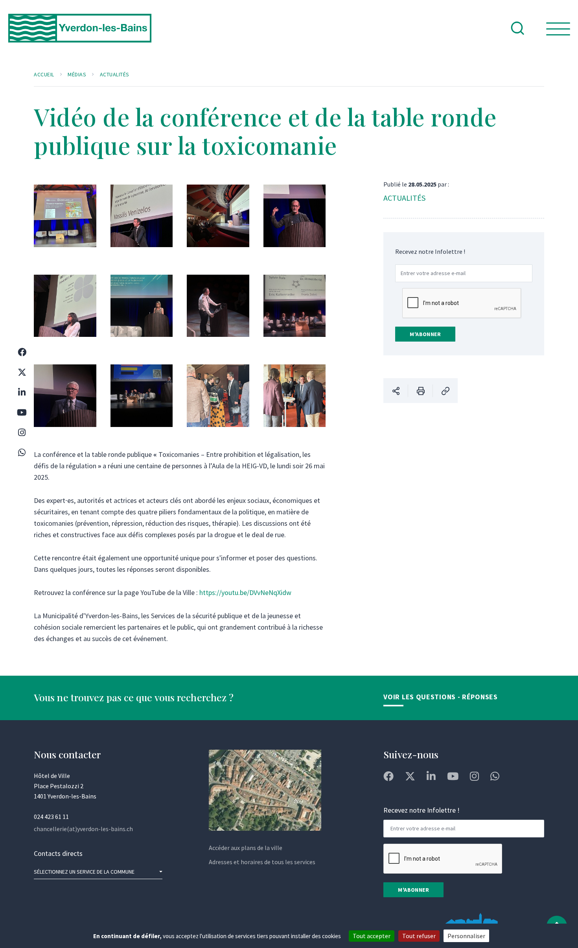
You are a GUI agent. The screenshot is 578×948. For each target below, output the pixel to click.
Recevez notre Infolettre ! (430, 251)
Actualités (114, 74)
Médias (77, 74)
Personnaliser (466, 936)
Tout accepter (371, 936)
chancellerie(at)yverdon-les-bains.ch (83, 829)
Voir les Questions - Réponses (440, 696)
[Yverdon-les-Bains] (80, 34)
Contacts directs (58, 853)
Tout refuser (419, 936)
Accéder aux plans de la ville (245, 848)
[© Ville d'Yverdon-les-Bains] (65, 222)
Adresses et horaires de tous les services (262, 862)
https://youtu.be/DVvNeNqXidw (245, 592)
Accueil (44, 74)
